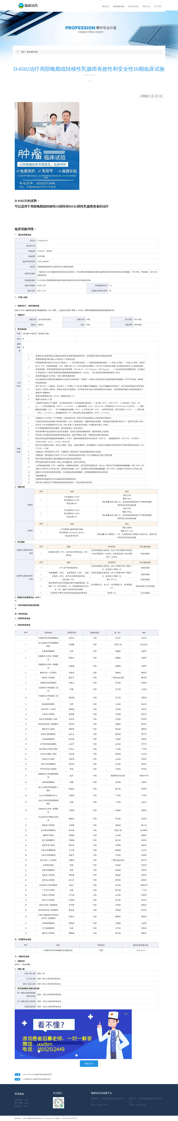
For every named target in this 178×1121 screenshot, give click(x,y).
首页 (23, 52)
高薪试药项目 (133, 6)
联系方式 (146, 6)
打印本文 (145, 96)
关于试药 (157, 6)
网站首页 (105, 6)
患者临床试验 (118, 6)
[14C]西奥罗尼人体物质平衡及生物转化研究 (37, 1079)
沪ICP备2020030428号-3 (70, 1118)
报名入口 (89, 1063)
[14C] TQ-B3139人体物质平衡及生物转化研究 (37, 1074)
